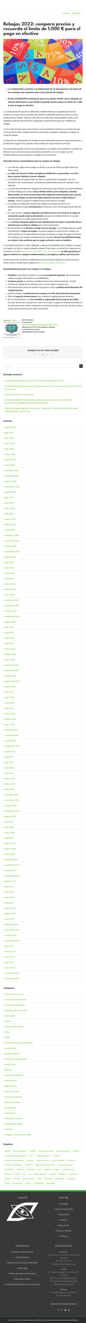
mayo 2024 (10, 573)
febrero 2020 (10, 849)
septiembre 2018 (12, 940)
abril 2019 (9, 903)
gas (39, 1169)
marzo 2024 (10, 584)
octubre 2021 (10, 741)
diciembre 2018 (11, 924)
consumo (71, 1160)
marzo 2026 (10, 454)
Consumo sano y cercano (16, 1010)
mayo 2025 (10, 508)
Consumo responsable (15, 1005)
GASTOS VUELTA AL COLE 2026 (19, 394)
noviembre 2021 (12, 735)
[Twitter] (62, 1310)
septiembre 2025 (12, 487)
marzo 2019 (10, 908)
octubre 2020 (10, 805)
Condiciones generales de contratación (22, 1284)
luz (30, 1174)
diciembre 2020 (11, 795)
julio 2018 (9, 946)
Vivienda (8, 1129)
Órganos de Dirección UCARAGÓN (22, 1263)
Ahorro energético (20, 1151)
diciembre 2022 (11, 665)
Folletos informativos (14, 1026)
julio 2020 (9, 822)
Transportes (17, 1183)
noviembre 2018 (12, 930)
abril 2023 (9, 643)
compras (30, 1160)
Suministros (10, 1113)
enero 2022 (10, 724)
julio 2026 (9, 432)
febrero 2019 (10, 913)
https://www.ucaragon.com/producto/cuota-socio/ (39, 325)
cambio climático (43, 1156)
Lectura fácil (10, 1048)
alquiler (33, 1151)
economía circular (65, 1165)
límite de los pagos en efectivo (52, 263)
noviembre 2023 (12, 605)
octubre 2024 (10, 546)
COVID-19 (29, 1165)
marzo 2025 (10, 519)
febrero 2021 (10, 784)
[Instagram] (69, 1310)
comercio (56, 1156)
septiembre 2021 (12, 746)
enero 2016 (10, 957)
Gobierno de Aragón (51, 1169)
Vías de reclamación (64, 1209)
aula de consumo (63, 1151)
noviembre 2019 (12, 865)
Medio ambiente (12, 1053)
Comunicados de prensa (15, 999)
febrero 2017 (10, 951)
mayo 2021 (10, 768)
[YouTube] (65, 1310)
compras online (42, 1160)
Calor (31, 1156)
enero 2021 (10, 789)
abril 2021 (9, 773)
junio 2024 (9, 568)
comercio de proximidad (14, 1160)
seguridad (48, 1179)
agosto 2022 (10, 686)
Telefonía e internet (13, 1118)
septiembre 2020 (12, 811)
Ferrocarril (31, 1169)
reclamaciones (28, 1179)
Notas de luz (10, 1064)
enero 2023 (10, 659)
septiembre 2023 (12, 616)
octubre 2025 (10, 481)
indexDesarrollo (73, 1320)
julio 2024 (9, 562)
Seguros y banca (12, 1091)
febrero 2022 (10, 719)
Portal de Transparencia (22, 1252)
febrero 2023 (10, 654)
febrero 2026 (10, 459)
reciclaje (16, 1179)
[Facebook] (58, 1310)
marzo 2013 (10, 968)
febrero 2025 (10, 524)
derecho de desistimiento (45, 1165)
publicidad (73, 1174)
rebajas (7, 1179)
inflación (8, 1174)
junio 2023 (9, 632)
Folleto (8, 1021)
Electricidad (10, 1016)
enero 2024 (10, 595)
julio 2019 (9, 886)
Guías (7, 1032)
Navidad (52, 1174)
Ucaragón (63, 1204)
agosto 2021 (10, 751)
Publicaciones (11, 1080)
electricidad (9, 1169)
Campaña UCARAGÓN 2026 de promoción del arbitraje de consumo (35, 381)
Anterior (66, 13)
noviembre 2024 (12, 541)
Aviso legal (22, 1268)
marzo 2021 (10, 778)
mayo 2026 (10, 443)
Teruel (7, 1183)
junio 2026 (9, 438)
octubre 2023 (10, 611)
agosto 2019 (10, 881)
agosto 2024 (10, 557)
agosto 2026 (10, 427)
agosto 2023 (10, 622)
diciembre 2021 (11, 730)
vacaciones (50, 1183)
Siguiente (76, 13)
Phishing (62, 1174)
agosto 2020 (10, 816)
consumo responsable (13, 1165)
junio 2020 (9, 827)
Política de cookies (22, 1279)
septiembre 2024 (12, 551)
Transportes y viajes (14, 1124)
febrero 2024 (10, 589)
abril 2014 (9, 962)
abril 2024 (9, 578)
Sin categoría (10, 1107)
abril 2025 (9, 514)
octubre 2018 (10, 935)
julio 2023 (9, 627)
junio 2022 (9, 697)
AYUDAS (76, 1151)
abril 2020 (9, 838)
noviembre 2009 (12, 978)
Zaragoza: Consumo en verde (18, 1135)
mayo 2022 (10, 703)
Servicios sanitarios (13, 1097)
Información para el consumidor (19, 1043)
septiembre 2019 (12, 876)
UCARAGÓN (38, 1183)
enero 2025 (10, 530)
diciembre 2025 (11, 470)
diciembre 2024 (11, 535)
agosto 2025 (10, 492)
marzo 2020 (10, 843)
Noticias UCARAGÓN (14, 1075)
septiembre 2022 (12, 681)
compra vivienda (58, 1160)
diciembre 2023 (11, 600)
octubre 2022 (10, 676)
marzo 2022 (10, 714)
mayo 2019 (10, 897)
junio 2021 (9, 762)
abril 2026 (9, 449)
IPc (24, 1174)
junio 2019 (9, 892)
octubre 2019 (10, 870)
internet (17, 1174)
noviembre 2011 (12, 973)
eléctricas (20, 1169)
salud (39, 1179)
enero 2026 (10, 465)
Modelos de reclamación (16, 1059)
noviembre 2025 (12, 476)
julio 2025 (9, 497)
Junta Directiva (22, 1257)
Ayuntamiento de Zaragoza (15, 1156)
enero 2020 (10, 854)
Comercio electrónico (14, 994)
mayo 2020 (10, 832)
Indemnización (68, 1169)
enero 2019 (10, 919)
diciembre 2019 (11, 859)
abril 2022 (9, 708)
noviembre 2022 (12, 670)
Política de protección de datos (22, 1273)
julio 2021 (9, 757)
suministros (59, 1179)
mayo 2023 (10, 638)
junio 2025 (9, 503)
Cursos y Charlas (63, 1231)
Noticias (17, 337)
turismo (28, 1183)
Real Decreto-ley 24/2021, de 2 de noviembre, (40, 251)
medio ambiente (40, 1174)
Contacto (64, 1236)
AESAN (7, 1151)
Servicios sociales (12, 1102)
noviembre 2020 (12, 800)
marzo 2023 (10, 649)
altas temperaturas (46, 1151)
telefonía (70, 1179)
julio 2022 (9, 692)
